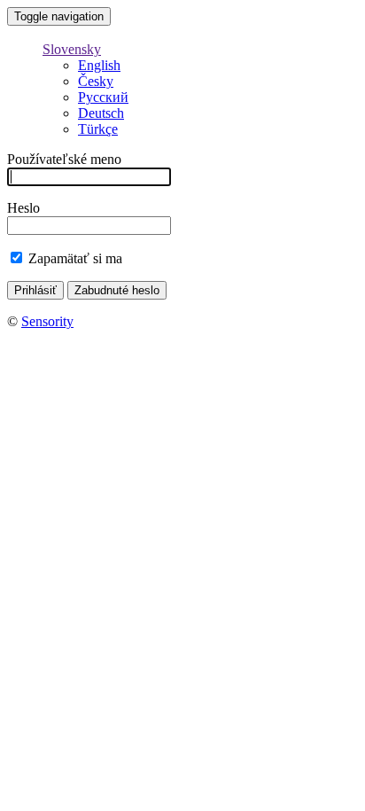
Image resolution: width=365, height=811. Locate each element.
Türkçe (98, 128)
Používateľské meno (64, 159)
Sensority (47, 321)
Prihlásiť (35, 290)
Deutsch (101, 113)
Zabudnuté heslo (116, 290)
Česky (95, 81)
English (99, 65)
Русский (103, 97)
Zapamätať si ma (75, 258)
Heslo (23, 207)
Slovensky (72, 49)
